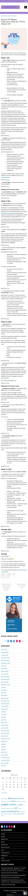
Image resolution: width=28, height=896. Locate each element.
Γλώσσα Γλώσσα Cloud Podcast (9, 872)
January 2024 (4, 674)
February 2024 (4, 671)
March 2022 (4, 722)
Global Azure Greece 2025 (8, 884)
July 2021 (3, 744)
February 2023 (4, 698)
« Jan (2, 793)
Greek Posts (4, 844)
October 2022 (4, 706)
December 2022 (5, 701)
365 (2, 798)
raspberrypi (22, 811)
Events (3, 842)
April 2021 (3, 749)
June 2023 (3, 690)
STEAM (6, 814)
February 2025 (4, 652)
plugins (3, 811)
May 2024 (3, 666)
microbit (20, 808)
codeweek (3, 801)
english (8, 574)
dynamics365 (19, 801)
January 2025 (4, 655)
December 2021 (5, 730)
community (7, 801)
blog (15, 798)
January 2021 (4, 755)
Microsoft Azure (12, 16)
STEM (9, 814)
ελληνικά (2, 815)
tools (14, 814)
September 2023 (5, 685)
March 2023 (4, 695)
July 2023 (3, 687)
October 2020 (4, 763)
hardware (7, 808)
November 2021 (5, 733)
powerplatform (13, 811)
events (12, 804)
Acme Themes (17, 895)
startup (2, 813)
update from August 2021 (9, 213)
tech (12, 813)
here (8, 98)
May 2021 (3, 747)
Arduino (3, 834)
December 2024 (5, 658)
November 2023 (5, 679)
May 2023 (3, 693)
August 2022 (4, 709)
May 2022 (3, 717)
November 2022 (5, 703)
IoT (13, 574)
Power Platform (5, 852)
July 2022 (3, 712)
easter (23, 801)
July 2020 (3, 766)
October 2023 (4, 682)
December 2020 (5, 757)
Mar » (5, 793)
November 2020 (5, 760)
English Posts (4, 16)
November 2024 (5, 660)
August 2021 (4, 741)
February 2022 (4, 725)
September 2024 (5, 663)
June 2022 (3, 714)
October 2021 (4, 736)
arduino (5, 798)
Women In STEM (5, 861)
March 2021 (4, 752)
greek (21, 805)
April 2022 (3, 720)
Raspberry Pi (4, 855)
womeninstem (20, 814)
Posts (2, 850)
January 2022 (4, 728)
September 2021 (5, 738)
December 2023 (5, 676)
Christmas (21, 798)
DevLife (13, 801)
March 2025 (4, 649)
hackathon (3, 808)
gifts (17, 805)
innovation (12, 808)
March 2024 (4, 668)
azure (3, 574)
